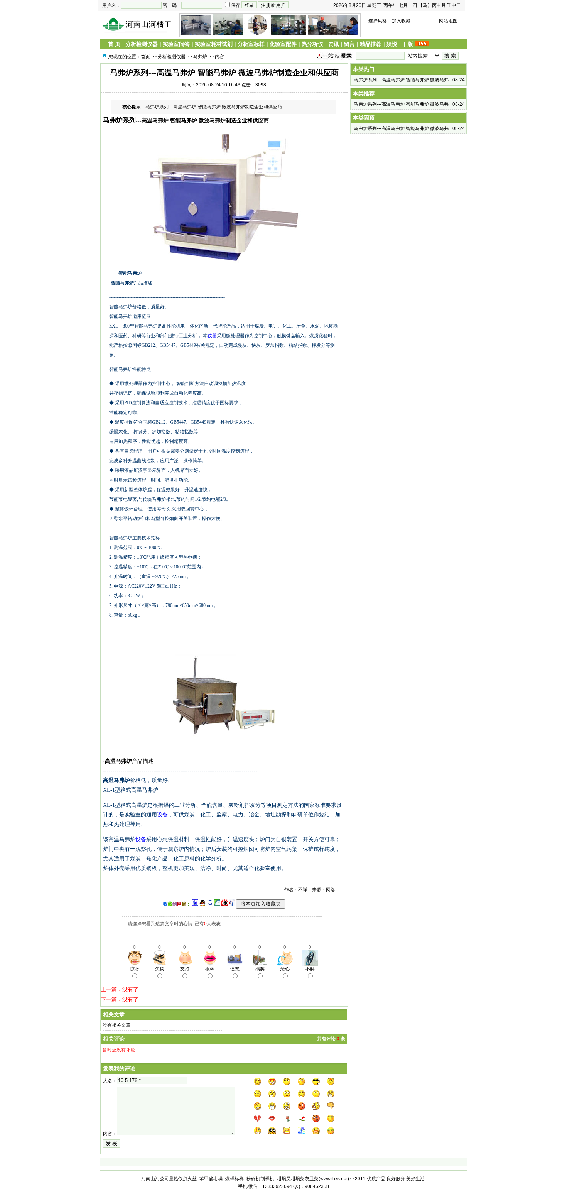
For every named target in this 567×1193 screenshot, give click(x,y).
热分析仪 (312, 44)
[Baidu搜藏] (195, 904)
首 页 (114, 44)
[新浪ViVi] (224, 904)
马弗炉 (200, 56)
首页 (145, 56)
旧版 (407, 44)
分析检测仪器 (141, 44)
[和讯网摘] (232, 904)
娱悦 (391, 44)
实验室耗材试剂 (214, 44)
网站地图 (448, 21)
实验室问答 (176, 44)
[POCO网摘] (217, 904)
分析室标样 (251, 44)
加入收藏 (401, 21)
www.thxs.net (334, 1178)
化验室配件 (283, 44)
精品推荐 (370, 44)
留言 (349, 44)
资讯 (333, 44)
